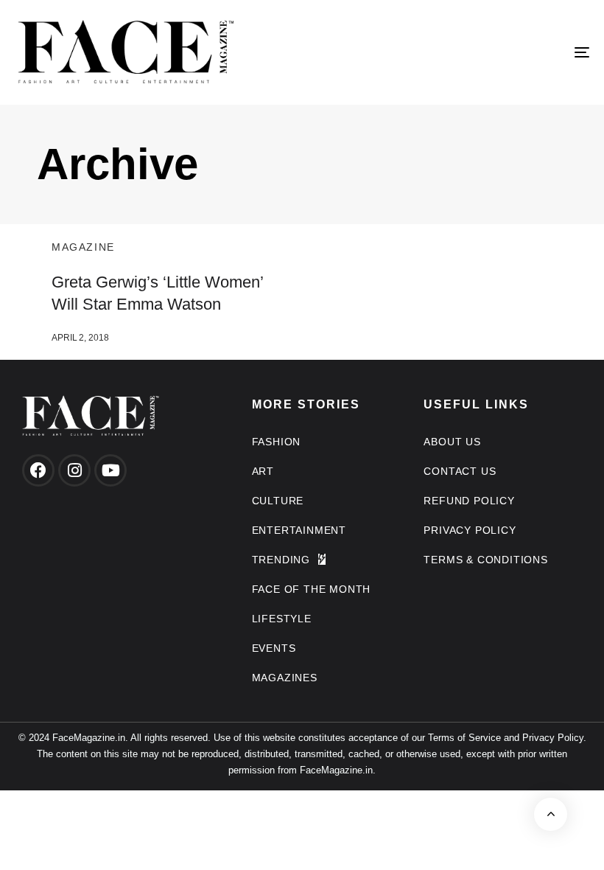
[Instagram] (74, 470)
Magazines (284, 677)
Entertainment (299, 530)
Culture (278, 501)
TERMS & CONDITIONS (485, 560)
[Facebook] (38, 470)
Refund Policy (469, 501)
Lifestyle (282, 618)
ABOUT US (452, 442)
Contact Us (460, 471)
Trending (281, 560)
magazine (83, 247)
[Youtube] (110, 470)
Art (263, 471)
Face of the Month (311, 589)
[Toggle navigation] (493, 52)
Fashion (276, 442)
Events (274, 648)
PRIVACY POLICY (470, 530)
